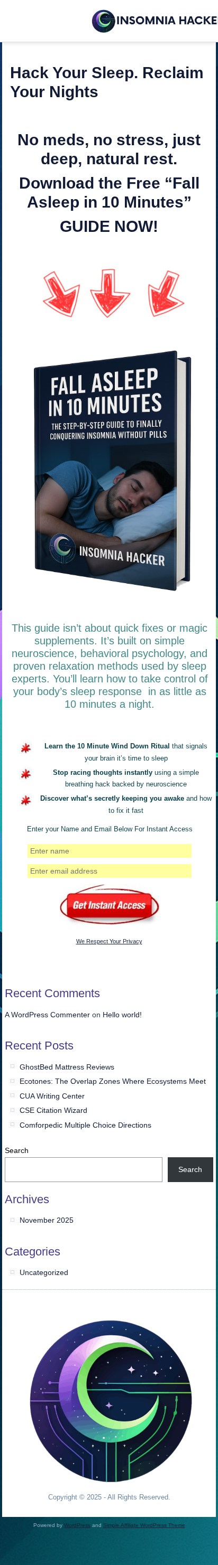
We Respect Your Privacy (109, 941)
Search (17, 1150)
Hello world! (122, 1014)
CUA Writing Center (52, 1096)
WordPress (77, 1525)
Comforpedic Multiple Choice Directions (85, 1125)
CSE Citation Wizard (53, 1110)
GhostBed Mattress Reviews (67, 1067)
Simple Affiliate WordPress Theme (144, 1525)
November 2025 (47, 1220)
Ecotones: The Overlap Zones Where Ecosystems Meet (113, 1081)
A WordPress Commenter (47, 1014)
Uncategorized (44, 1272)
